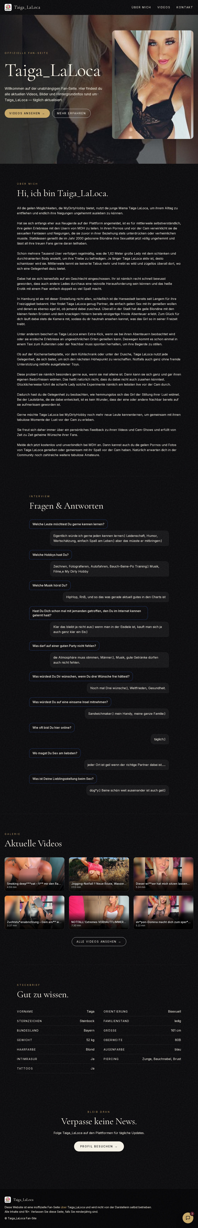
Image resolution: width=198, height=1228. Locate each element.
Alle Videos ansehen (99, 941)
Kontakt (185, 7)
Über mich (141, 7)
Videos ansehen (27, 113)
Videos (164, 7)
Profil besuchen (99, 1146)
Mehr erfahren (71, 113)
